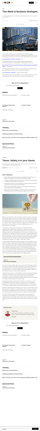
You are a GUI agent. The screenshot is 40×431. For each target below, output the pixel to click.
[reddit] (21, 24)
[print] (37, 24)
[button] (3, 2)
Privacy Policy (4, 429)
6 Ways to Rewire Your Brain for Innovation (11, 59)
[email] (23, 24)
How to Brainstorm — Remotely (8, 72)
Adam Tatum (4, 167)
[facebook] (16, 24)
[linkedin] (18, 24)
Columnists (4, 157)
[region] (20, 429)
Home (3, 8)
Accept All (35, 428)
